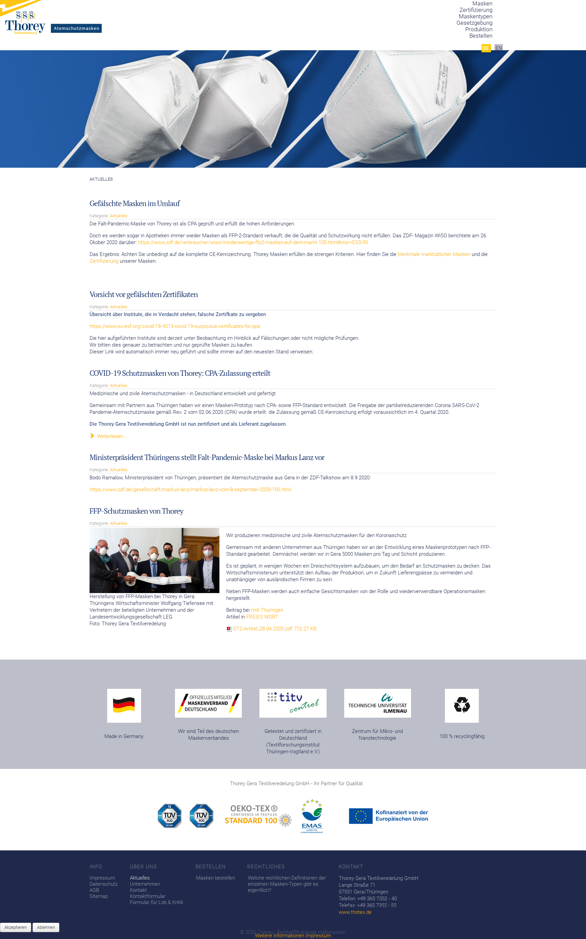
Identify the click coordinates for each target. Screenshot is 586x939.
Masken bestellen (215, 878)
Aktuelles (119, 215)
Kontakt (138, 890)
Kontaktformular (147, 896)
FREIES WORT (262, 617)
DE (486, 48)
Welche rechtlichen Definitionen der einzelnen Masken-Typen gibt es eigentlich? (287, 884)
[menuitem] (480, 35)
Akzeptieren (15, 927)
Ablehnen (46, 927)
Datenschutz (104, 884)
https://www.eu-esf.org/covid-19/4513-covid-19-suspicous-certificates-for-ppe (175, 326)
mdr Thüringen (267, 610)
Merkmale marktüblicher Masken (435, 254)
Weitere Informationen (279, 936)
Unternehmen (145, 884)
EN (498, 48)
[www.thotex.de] (174, 816)
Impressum (102, 878)
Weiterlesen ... (112, 436)
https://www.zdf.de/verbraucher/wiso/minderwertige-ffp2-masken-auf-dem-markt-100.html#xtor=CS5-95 (253, 242)
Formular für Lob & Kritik (156, 902)
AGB (94, 890)
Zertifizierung (104, 261)
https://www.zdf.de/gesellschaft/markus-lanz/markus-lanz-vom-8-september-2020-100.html (190, 489)
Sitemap (99, 896)
